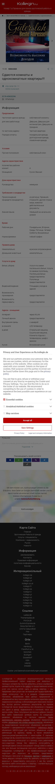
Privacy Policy (19, 433)
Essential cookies (14, 399)
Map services (12, 413)
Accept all (27, 420)
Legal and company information (40, 433)
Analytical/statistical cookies (20, 406)
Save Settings (27, 428)
